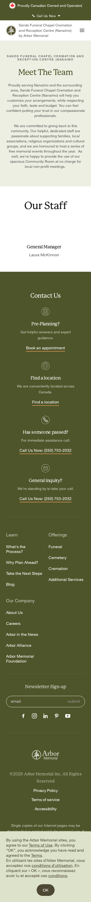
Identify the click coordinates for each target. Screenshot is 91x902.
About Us (14, 612)
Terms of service (45, 799)
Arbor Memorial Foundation (20, 659)
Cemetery (57, 557)
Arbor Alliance (18, 645)
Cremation (58, 568)
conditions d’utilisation (52, 865)
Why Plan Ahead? (22, 562)
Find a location (45, 402)
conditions (57, 875)
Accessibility (46, 808)
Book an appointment (45, 348)
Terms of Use (41, 845)
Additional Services (66, 579)
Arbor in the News (22, 634)
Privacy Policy (45, 790)
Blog (10, 584)
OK (46, 890)
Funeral (55, 546)
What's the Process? (16, 549)
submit (74, 701)
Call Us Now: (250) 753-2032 (45, 450)
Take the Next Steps (24, 573)
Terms (36, 855)
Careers (13, 623)
